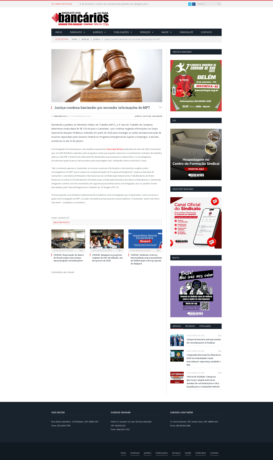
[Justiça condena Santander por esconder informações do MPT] (106, 76)
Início (58, 32)
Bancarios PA (60, 116)
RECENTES (190, 326)
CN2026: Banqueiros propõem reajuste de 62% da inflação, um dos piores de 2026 (107, 257)
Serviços (145, 32)
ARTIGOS (177, 326)
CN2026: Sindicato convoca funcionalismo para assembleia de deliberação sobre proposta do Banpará (146, 259)
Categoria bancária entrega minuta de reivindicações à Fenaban (204, 341)
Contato (206, 32)
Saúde (165, 32)
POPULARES (205, 326)
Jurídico (98, 32)
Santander (157, 116)
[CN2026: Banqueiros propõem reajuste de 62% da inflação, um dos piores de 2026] (107, 240)
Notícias (147, 116)
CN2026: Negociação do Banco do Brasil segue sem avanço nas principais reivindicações (116, 4)
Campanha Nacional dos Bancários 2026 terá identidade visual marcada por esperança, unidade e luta (204, 359)
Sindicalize (186, 32)
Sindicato (76, 32)
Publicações (121, 32)
